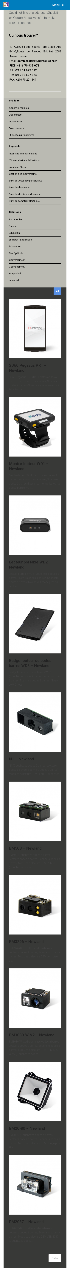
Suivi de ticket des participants (25, 180)
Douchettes (15, 114)
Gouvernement (17, 260)
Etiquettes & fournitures (21, 135)
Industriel (14, 280)
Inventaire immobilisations (23, 153)
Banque (13, 226)
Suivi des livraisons (19, 187)
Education (14, 232)
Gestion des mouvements (23, 173)
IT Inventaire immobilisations (24, 160)
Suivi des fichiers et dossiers (24, 194)
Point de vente (16, 128)
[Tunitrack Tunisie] (6, 5)
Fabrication (15, 246)
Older (55, 1258)
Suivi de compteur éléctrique (24, 201)
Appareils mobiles (19, 108)
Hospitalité (15, 273)
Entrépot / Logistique (20, 239)
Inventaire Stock (17, 167)
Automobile (15, 219)
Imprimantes (15, 121)
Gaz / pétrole (16, 253)
